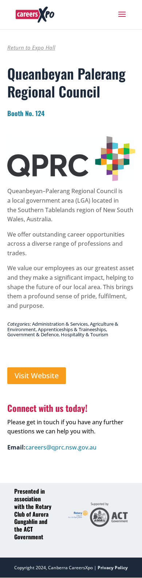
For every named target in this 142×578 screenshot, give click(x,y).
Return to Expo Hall (31, 47)
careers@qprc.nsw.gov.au (60, 447)
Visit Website (37, 375)
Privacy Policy (113, 567)
